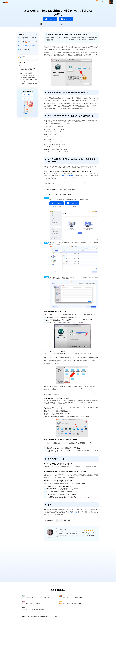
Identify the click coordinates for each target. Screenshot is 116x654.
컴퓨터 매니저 (33, 2)
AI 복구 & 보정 (23, 2)
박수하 (44, 24)
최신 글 (20, 65)
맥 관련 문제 (58, 24)
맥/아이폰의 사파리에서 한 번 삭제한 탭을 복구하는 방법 (27, 80)
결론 (21, 52)
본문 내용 (21, 34)
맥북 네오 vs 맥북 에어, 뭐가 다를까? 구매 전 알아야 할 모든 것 (27, 72)
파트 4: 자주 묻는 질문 (24, 49)
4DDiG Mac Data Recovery (67, 175)
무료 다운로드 (51, 19)
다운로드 (98, 1)
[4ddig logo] (5, 2)
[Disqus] (58, 562)
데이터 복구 (13, 2)
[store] (103, 2)
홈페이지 (25, 616)
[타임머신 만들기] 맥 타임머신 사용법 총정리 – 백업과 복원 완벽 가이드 (27, 68)
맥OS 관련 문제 (22, 63)
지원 (41, 2)
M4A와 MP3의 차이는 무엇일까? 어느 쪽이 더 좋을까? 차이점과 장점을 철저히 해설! (27, 76)
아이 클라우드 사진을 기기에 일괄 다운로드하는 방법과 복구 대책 (27, 84)
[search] (107, 2)
